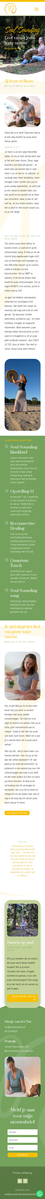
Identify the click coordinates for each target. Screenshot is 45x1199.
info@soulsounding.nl (15, 1027)
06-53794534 (11, 1031)
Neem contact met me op (24, 998)
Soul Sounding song (23, 593)
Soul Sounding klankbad (23, 450)
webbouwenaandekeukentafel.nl (22, 1194)
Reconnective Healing (22, 526)
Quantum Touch (19, 563)
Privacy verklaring (22, 1172)
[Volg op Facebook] (25, 1181)
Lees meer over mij (17, 813)
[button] (39, 1193)
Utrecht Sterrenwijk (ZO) (17, 1046)
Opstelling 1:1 (22, 491)
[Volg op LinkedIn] (20, 1181)
